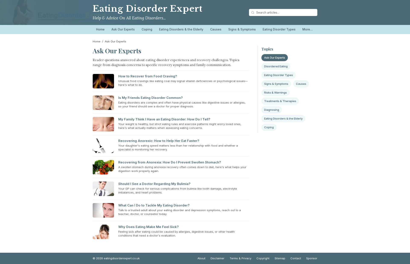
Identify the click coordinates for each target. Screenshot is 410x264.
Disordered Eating (276, 66)
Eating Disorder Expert (147, 8)
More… (307, 29)
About (201, 258)
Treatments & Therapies (280, 101)
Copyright (262, 258)
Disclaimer (217, 258)
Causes (215, 29)
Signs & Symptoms (242, 29)
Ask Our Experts (123, 29)
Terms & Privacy (240, 258)
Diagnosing (271, 109)
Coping (147, 29)
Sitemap (280, 258)
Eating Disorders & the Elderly (181, 29)
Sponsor (311, 258)
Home (100, 29)
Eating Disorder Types (279, 29)
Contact (295, 258)
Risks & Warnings (275, 92)
